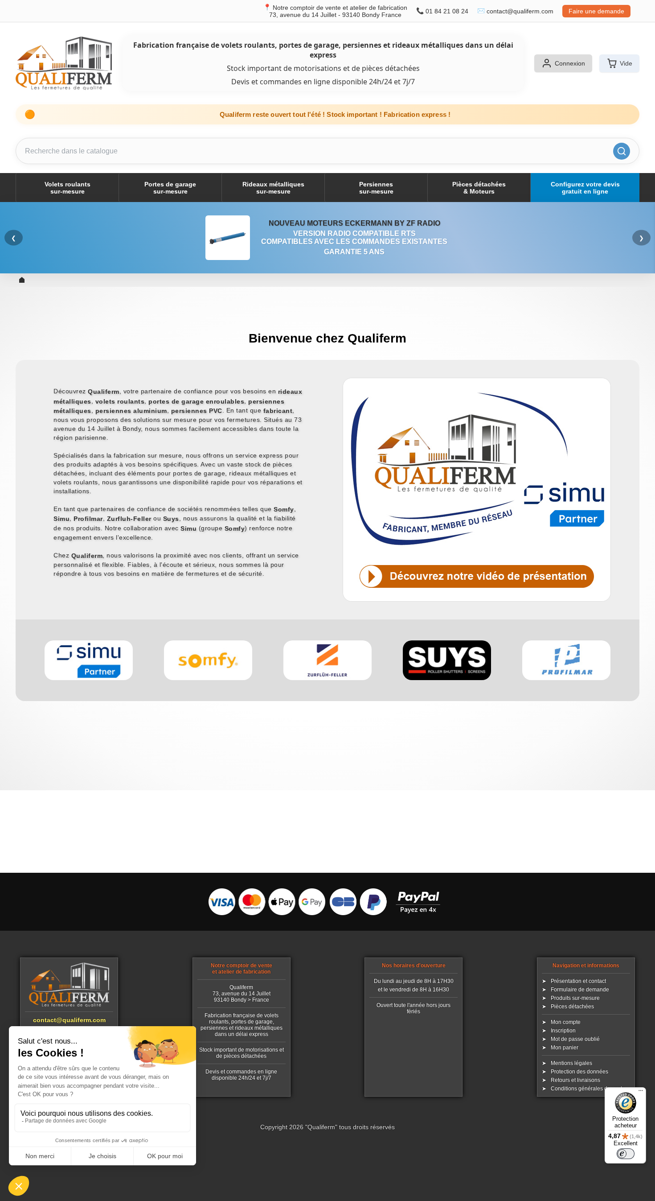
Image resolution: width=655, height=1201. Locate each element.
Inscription (563, 1031)
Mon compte (566, 1022)
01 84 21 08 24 (447, 11)
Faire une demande (596, 11)
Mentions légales (571, 1063)
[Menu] (640, 1092)
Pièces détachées (572, 1006)
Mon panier (564, 1047)
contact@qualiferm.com (520, 11)
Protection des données (579, 1072)
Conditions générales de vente (588, 1088)
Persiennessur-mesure (376, 188)
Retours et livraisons (575, 1080)
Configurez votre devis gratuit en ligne (585, 188)
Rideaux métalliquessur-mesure (273, 188)
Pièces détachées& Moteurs (479, 188)
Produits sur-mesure (575, 998)
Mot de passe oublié (575, 1039)
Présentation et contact (578, 981)
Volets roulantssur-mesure (67, 188)
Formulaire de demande (580, 989)
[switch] (626, 1153)
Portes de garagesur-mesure (170, 188)
